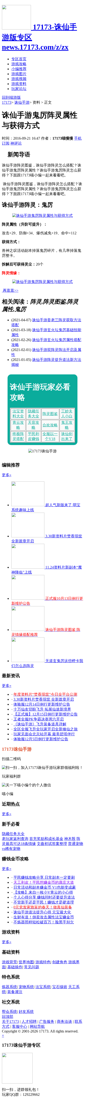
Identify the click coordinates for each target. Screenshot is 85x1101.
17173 (6, 102)
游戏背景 (9, 962)
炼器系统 (9, 987)
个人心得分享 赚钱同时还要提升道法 (44, 897)
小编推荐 (18, 69)
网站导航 (37, 1026)
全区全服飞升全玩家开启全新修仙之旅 (45, 729)
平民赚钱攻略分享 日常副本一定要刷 (44, 877)
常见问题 (31, 967)
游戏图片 (18, 74)
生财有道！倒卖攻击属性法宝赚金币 (43, 917)
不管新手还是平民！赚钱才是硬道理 (43, 902)
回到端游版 (11, 97)
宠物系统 (26, 987)
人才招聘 (29, 1022)
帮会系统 (9, 1012)
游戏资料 (18, 84)
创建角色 (59, 962)
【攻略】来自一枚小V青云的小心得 (43, 892)
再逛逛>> (10, 290)
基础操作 (14, 967)
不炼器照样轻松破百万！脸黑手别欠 (43, 922)
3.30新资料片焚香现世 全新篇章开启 (43, 699)
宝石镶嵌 (59, 987)
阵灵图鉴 (50, 414)
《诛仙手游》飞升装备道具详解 (39, 724)
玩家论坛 (18, 89)
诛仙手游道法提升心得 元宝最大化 (42, 912)
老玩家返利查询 (15, 839)
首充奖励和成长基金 (46, 839)
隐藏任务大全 (13, 834)
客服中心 (19, 1026)
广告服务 (46, 1022)
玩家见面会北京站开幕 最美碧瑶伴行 (44, 734)
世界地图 (26, 962)
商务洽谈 (64, 1022)
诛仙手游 (22, 102)
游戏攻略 (18, 64)
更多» (6, 475)
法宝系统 (43, 987)
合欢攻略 (50, 425)
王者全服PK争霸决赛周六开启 (38, 719)
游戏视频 (18, 79)
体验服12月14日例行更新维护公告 (41, 704)
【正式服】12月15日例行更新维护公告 (45, 714)
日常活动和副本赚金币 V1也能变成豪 (44, 887)
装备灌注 (14, 992)
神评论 (16, 143)
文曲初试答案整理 (52, 844)
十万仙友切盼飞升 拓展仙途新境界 (42, 709)
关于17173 (10, 1022)
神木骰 (70, 839)
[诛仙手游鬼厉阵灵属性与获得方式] (42, 216)
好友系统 (26, 1012)
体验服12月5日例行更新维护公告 (40, 739)
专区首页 (18, 59)
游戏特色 (43, 962)
